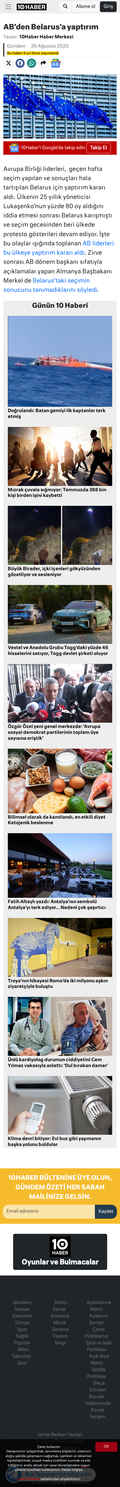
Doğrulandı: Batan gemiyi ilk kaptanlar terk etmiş (56, 414)
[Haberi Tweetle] (8, 63)
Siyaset (22, 1309)
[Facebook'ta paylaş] (20, 63)
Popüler (22, 1343)
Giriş (108, 6)
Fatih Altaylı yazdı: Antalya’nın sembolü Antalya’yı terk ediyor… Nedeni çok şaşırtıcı (57, 905)
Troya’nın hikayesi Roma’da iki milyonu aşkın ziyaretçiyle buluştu (58, 984)
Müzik (60, 1323)
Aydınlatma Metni (99, 1306)
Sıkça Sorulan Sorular (97, 1390)
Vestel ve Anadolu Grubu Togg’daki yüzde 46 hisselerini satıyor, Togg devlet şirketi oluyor (58, 651)
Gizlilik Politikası (96, 1373)
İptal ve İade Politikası (99, 1346)
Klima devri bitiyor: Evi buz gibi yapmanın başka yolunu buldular (54, 1142)
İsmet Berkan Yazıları (60, 1435)
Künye (97, 1410)
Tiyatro (60, 1336)
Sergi (60, 1343)
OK (106, 1446)
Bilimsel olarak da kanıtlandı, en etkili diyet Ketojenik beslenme (56, 820)
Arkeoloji (60, 1316)
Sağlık (22, 1336)
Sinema (60, 1330)
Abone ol (85, 6)
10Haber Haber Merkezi (46, 37)
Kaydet (106, 1211)
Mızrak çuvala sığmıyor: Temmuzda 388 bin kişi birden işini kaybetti (57, 493)
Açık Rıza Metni (99, 1360)
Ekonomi (22, 1316)
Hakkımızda (97, 1403)
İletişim (97, 1417)
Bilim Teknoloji (21, 1353)
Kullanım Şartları (98, 1319)
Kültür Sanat (60, 1306)
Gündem (16, 46)
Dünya (22, 1323)
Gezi (22, 1363)
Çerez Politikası (28, 1479)
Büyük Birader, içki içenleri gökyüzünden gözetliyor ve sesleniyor (54, 572)
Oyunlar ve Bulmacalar (60, 1262)
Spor (22, 1330)
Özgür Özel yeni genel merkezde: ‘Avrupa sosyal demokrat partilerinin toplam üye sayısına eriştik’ (54, 733)
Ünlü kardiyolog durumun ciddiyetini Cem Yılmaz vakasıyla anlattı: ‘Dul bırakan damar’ (58, 1063)
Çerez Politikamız (96, 1333)
